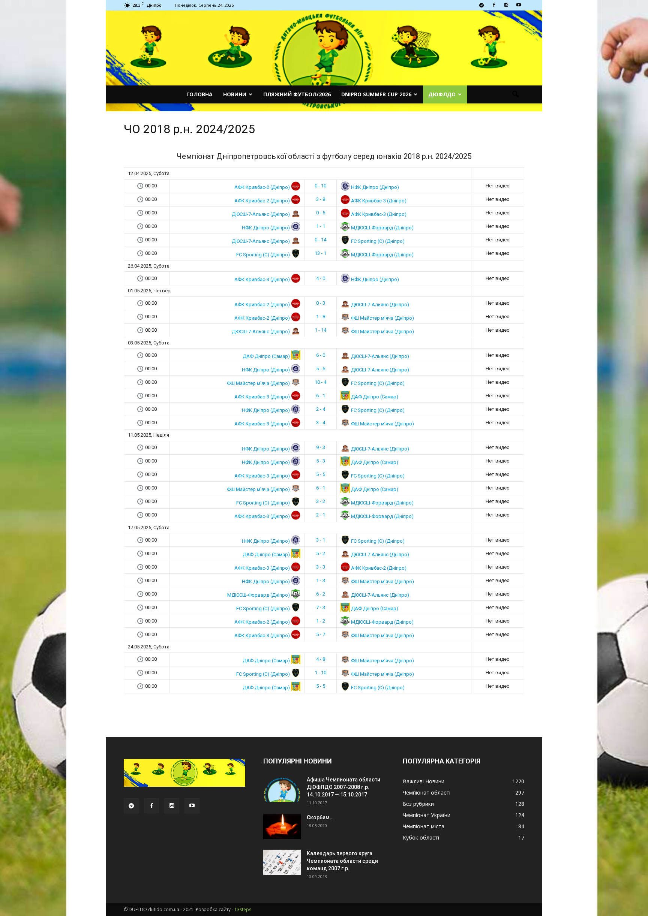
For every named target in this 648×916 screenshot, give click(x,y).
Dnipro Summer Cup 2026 (376, 94)
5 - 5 (320, 474)
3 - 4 (320, 422)
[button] (515, 94)
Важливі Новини (423, 781)
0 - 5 (320, 213)
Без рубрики (418, 803)
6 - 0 (320, 355)
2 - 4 (320, 409)
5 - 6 (320, 368)
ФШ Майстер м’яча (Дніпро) (382, 317)
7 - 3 (320, 607)
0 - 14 (320, 239)
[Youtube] (518, 5)
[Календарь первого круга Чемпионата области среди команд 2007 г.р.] (282, 863)
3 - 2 (320, 501)
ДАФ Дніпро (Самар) (267, 356)
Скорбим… (320, 817)
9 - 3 (320, 447)
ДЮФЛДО (442, 94)
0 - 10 (320, 186)
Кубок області (421, 837)
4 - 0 (320, 278)
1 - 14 (320, 330)
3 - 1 (320, 540)
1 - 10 (320, 672)
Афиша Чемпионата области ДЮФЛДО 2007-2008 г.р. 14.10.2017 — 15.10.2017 (343, 787)
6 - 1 (320, 395)
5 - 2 (320, 553)
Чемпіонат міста (423, 826)
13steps (242, 909)
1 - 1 (320, 226)
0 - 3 (320, 303)
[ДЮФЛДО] (324, 60)
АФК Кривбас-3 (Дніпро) (378, 200)
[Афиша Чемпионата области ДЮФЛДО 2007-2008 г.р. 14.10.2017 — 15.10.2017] (282, 789)
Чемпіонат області (426, 792)
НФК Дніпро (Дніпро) (374, 187)
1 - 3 (320, 580)
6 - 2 (320, 594)
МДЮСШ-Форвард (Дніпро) (382, 227)
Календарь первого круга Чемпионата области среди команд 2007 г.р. (342, 860)
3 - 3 (320, 567)
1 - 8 (320, 316)
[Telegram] (481, 5)
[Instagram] (506, 5)
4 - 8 (320, 659)
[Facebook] (494, 5)
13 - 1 (320, 253)
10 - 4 (320, 382)
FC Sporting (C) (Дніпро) (377, 241)
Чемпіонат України (426, 815)
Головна (199, 94)
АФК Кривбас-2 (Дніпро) (262, 187)
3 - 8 (320, 199)
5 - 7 (320, 634)
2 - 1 (320, 515)
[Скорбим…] (282, 827)
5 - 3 (320, 461)
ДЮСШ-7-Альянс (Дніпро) (261, 214)
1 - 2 (320, 621)
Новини (234, 94)
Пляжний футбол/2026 (297, 94)
